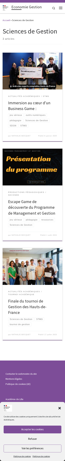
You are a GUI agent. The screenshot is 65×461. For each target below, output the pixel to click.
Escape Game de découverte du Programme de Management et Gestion (31, 207)
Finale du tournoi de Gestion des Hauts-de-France (27, 307)
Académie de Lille (14, 399)
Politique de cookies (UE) (18, 384)
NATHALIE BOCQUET (21, 136)
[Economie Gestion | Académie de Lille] (6, 7)
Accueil (6, 20)
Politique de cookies (22, 456)
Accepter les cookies (32, 429)
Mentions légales (14, 378)
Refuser (32, 438)
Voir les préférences (33, 448)
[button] (59, 408)
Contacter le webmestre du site (21, 373)
